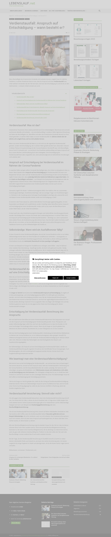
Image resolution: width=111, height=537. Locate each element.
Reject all (55, 278)
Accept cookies (71, 278)
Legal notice (36, 273)
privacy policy (43, 271)
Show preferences (40, 278)
